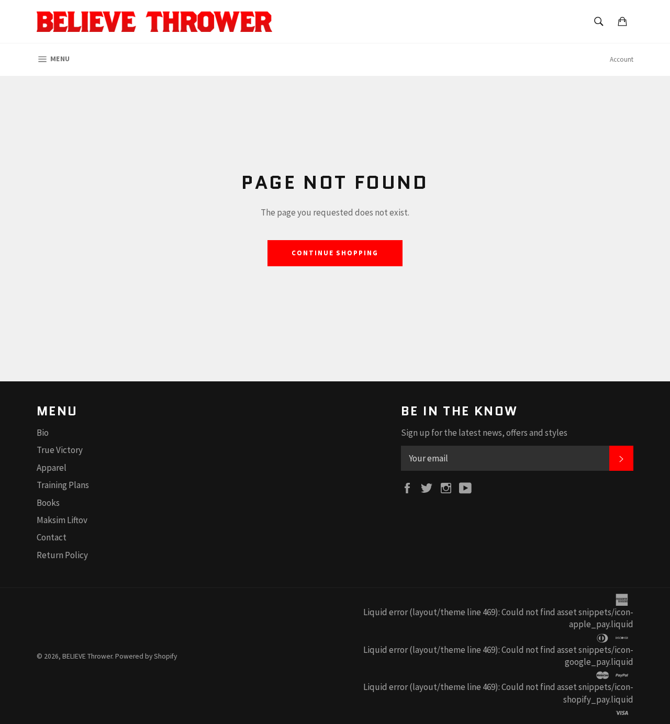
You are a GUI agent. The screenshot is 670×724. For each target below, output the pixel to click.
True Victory (60, 450)
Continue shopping (335, 252)
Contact (51, 537)
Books (48, 502)
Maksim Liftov (62, 520)
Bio (43, 432)
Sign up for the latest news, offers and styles (484, 432)
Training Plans (63, 485)
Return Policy (62, 555)
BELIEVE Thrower (87, 656)
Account (621, 59)
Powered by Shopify (146, 656)
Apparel (51, 467)
